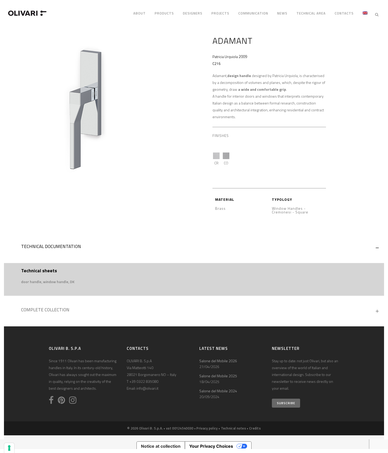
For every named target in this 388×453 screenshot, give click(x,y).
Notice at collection (161, 446)
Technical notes (233, 428)
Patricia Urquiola (225, 56)
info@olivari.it (147, 388)
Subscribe (286, 403)
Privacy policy (206, 428)
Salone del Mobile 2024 (218, 391)
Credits (255, 428)
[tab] (194, 248)
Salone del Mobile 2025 (218, 376)
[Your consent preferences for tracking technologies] (9, 448)
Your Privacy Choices (211, 446)
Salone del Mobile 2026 (218, 361)
